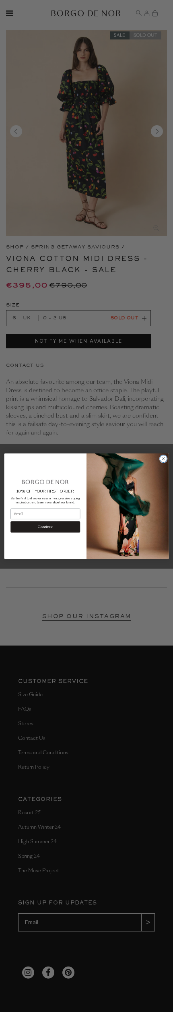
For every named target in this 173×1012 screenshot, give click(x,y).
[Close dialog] (163, 458)
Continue (45, 526)
